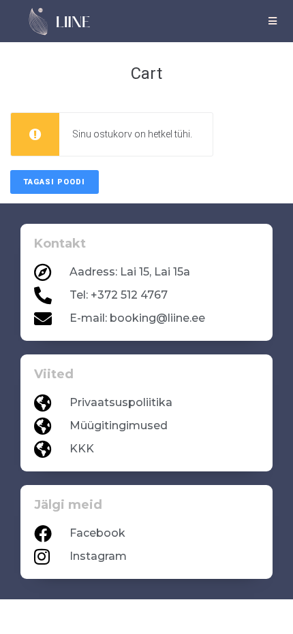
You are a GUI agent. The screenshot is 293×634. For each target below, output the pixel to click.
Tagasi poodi (54, 182)
